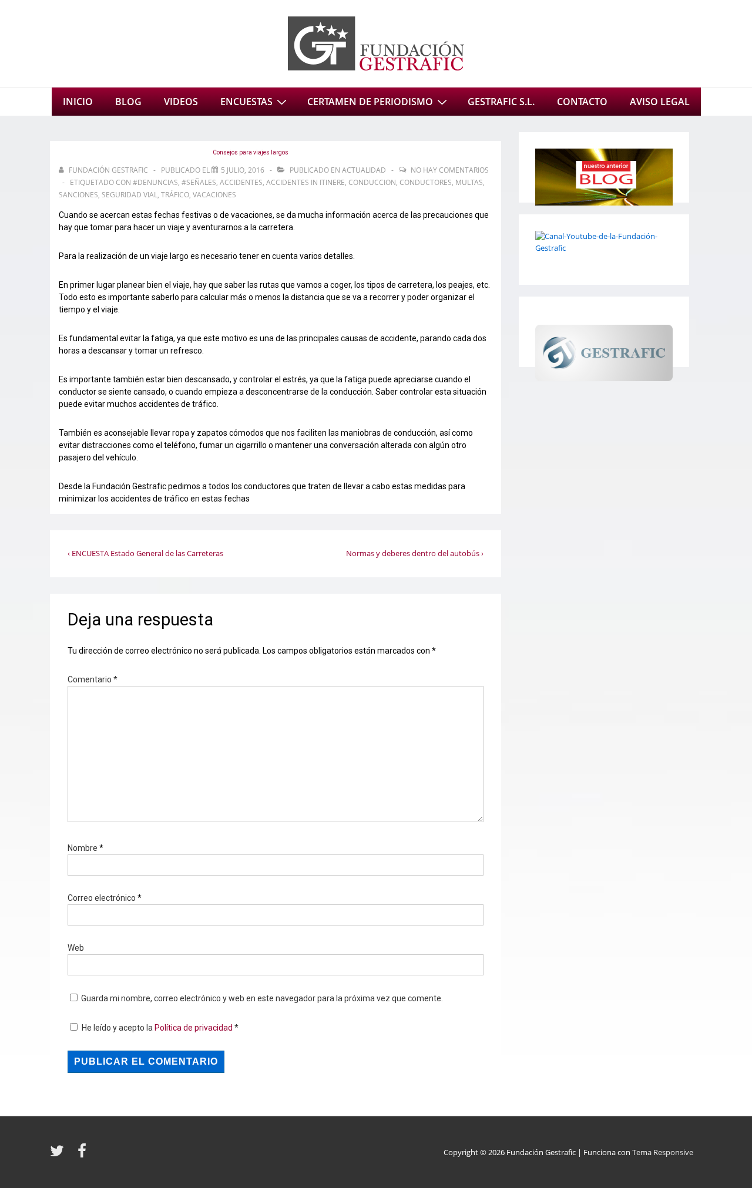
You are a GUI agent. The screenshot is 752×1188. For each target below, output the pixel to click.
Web (76, 948)
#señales (199, 182)
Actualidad (364, 170)
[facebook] (83, 1154)
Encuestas (246, 101)
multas (469, 182)
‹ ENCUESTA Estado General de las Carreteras (145, 553)
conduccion (372, 182)
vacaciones (214, 195)
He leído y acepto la (160, 1027)
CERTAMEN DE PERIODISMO (370, 101)
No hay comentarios (450, 170)
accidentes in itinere (305, 182)
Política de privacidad (194, 1027)
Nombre (83, 848)
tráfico (175, 195)
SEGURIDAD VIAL (129, 195)
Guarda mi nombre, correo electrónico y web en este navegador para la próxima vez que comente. (262, 998)
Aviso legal (660, 101)
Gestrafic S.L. (501, 101)
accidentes (241, 182)
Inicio (78, 101)
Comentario (93, 679)
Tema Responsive (662, 1152)
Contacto (582, 101)
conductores (426, 182)
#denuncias (155, 182)
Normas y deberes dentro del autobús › (415, 553)
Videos (181, 101)
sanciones (78, 195)
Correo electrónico (102, 898)
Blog (128, 101)
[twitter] (59, 1154)
